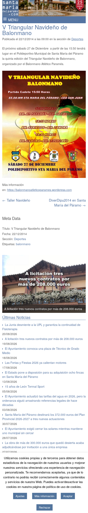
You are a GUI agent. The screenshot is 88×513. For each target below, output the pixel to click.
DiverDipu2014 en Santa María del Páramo (67, 202)
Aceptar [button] (67, 496)
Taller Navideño (16, 200)
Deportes (77, 39)
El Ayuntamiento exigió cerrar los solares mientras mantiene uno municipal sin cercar (42, 431)
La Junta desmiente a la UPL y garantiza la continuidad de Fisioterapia (41, 327)
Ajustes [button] (20, 496)
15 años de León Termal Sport (24, 386)
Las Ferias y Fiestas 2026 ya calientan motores (35, 363)
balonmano (23, 244)
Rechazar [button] (44, 507)
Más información (44, 496)
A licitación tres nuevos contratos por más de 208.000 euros (43, 309)
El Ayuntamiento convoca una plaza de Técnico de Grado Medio (40, 350)
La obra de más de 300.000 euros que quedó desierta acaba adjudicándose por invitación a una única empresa (43, 445)
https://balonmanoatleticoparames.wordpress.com (39, 190)
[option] (44, 284)
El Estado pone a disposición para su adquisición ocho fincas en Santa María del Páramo (43, 374)
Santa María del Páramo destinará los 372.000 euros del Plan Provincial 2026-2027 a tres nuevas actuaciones (43, 417)
